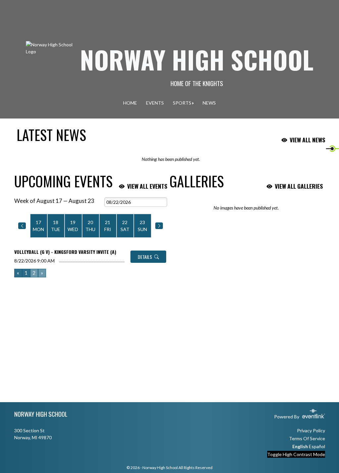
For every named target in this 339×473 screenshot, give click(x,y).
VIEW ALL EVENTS (147, 186)
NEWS (209, 103)
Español (317, 446)
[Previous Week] (22, 225)
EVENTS (155, 103)
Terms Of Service (307, 438)
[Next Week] (159, 225)
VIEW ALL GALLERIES (299, 186)
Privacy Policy (311, 430)
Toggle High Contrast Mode (296, 454)
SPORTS (182, 103)
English (300, 446)
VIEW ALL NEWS (307, 139)
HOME (130, 103)
